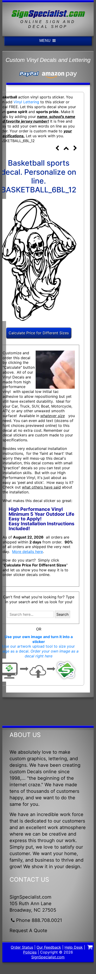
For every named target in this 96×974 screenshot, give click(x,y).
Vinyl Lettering (26, 102)
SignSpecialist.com (48, 957)
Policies (30, 952)
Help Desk (74, 947)
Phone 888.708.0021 (39, 920)
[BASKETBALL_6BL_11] (57, 148)
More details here (27, 551)
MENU (45, 41)
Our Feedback (49, 947)
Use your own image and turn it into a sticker (39, 639)
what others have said (41, 487)
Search (62, 614)
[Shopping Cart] (90, 947)
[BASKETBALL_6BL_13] (75, 148)
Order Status (22, 947)
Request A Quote (28, 930)
